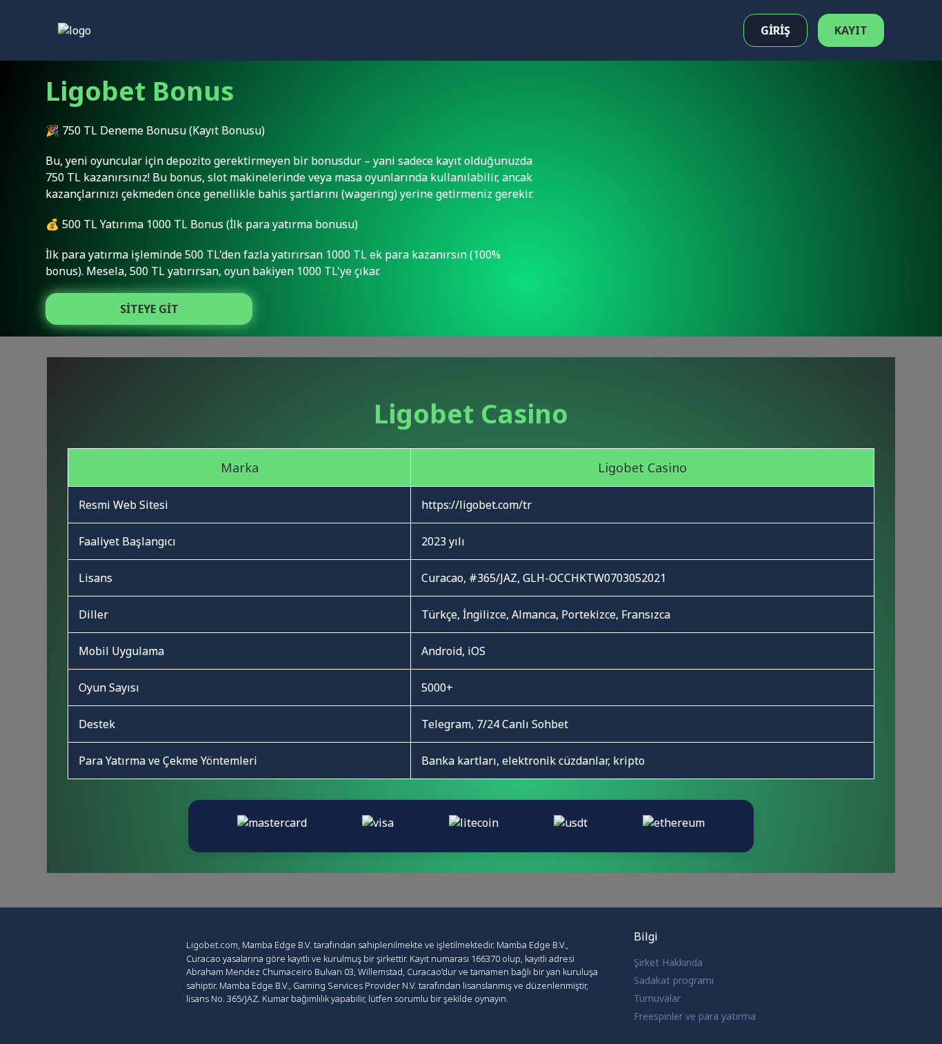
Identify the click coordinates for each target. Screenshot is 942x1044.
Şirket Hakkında (668, 962)
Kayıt (851, 30)
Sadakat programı (674, 980)
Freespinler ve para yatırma (695, 1016)
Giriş (775, 30)
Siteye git (149, 309)
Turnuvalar (657, 998)
